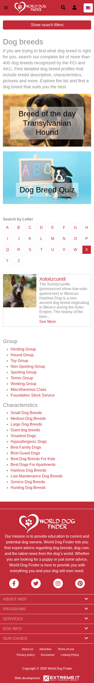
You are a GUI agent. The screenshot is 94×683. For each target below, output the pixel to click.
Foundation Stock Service (33, 395)
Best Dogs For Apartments (33, 465)
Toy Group (19, 361)
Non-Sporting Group (28, 366)
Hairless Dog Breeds (28, 470)
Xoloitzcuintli (52, 279)
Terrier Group (22, 378)
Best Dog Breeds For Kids (33, 459)
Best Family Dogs (26, 447)
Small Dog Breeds (26, 413)
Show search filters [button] (47, 25)
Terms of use (66, 649)
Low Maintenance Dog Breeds (36, 476)
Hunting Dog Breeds (28, 488)
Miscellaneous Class (28, 389)
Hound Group (22, 355)
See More (47, 322)
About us (27, 649)
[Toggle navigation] (6, 7)
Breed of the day (47, 113)
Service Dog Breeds (28, 482)
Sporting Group (24, 372)
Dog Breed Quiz (47, 189)
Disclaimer (48, 655)
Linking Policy (70, 655)
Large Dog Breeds (26, 424)
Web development (27, 678)
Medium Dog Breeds (28, 418)
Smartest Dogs (23, 436)
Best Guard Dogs (25, 453)
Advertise (45, 649)
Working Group (23, 384)
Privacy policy (26, 655)
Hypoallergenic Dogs (29, 441)
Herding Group (23, 349)
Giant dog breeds (25, 430)
